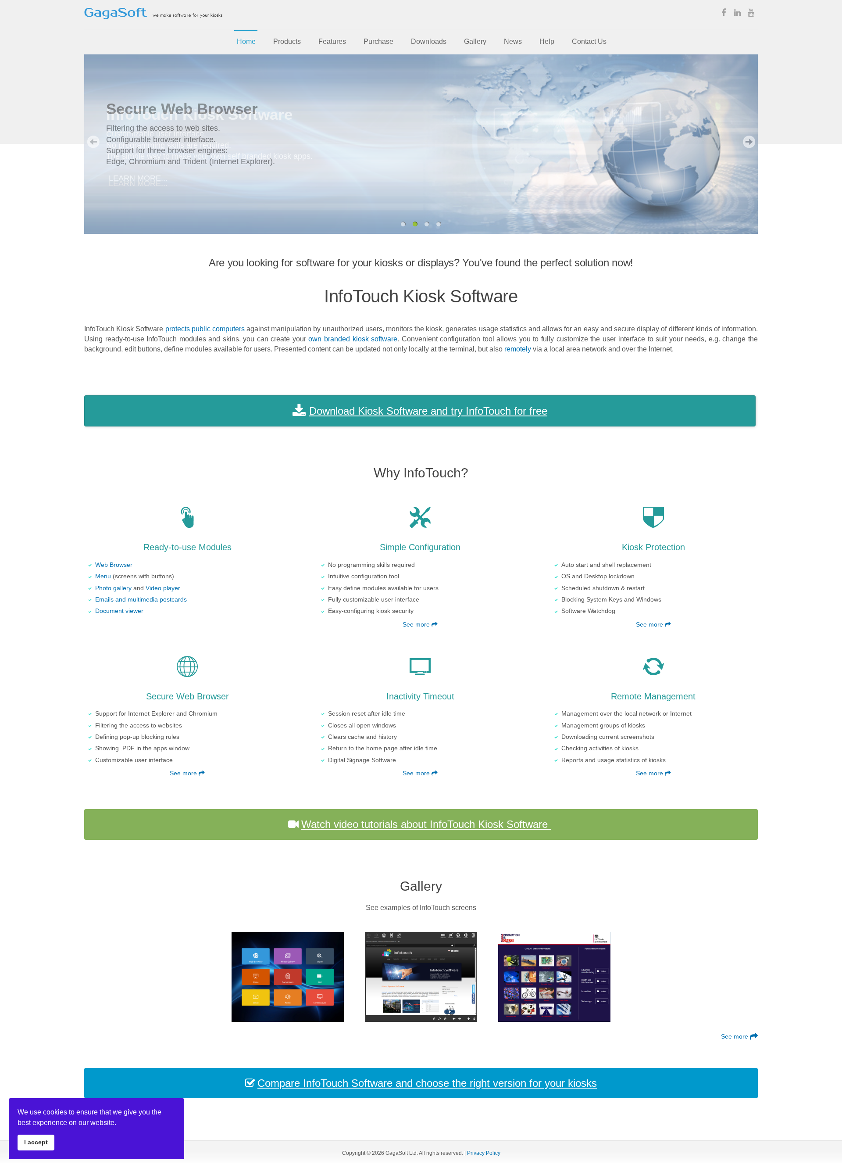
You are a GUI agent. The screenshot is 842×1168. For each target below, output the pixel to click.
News (513, 41)
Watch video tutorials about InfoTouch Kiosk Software (426, 824)
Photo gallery (113, 588)
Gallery (475, 41)
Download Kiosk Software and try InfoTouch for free (428, 411)
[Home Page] (153, 25)
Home (246, 41)
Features (332, 41)
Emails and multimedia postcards (141, 599)
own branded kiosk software (352, 339)
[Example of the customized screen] (287, 976)
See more (417, 624)
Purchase (378, 41)
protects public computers (205, 329)
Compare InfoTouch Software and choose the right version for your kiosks (427, 1083)
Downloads (428, 41)
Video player (163, 588)
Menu (103, 576)
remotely (517, 349)
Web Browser (113, 565)
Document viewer (119, 611)
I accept (36, 1142)
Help (546, 41)
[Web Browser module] (421, 976)
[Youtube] (750, 13)
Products (287, 41)
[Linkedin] (737, 13)
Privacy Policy (483, 1153)
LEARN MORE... (138, 183)
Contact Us (589, 41)
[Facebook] (723, 13)
